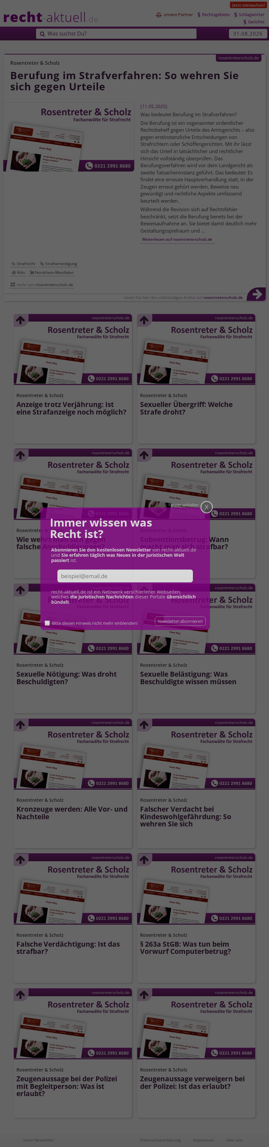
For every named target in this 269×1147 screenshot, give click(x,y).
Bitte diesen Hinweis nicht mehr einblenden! (97, 621)
